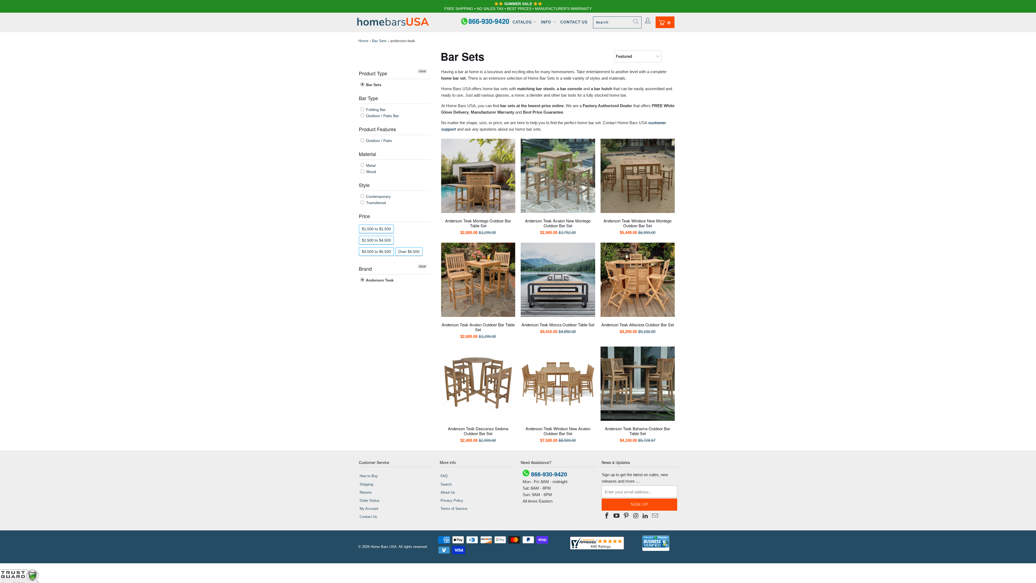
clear (422, 71)
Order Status (370, 501)
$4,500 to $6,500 (376, 251)
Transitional (375, 203)
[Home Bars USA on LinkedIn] (646, 516)
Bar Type (368, 97)
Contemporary (378, 196)
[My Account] (648, 21)
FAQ (444, 476)
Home (363, 41)
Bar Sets (379, 41)
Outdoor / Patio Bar (382, 116)
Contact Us (574, 22)
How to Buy (369, 476)
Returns (366, 492)
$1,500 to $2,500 (376, 229)
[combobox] (617, 22)
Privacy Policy (452, 501)
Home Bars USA (384, 547)
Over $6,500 (409, 251)
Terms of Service (454, 509)
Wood (370, 172)
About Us (448, 492)
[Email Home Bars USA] (655, 516)
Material (367, 153)
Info (546, 22)
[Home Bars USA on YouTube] (617, 516)
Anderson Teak (379, 280)
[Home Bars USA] (393, 22)
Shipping (366, 484)
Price (364, 215)
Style (364, 184)
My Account (369, 509)
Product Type (373, 73)
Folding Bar (375, 109)
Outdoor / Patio (378, 140)
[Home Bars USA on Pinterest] (626, 516)
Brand (365, 268)
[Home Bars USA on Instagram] (636, 516)
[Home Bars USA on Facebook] (607, 516)
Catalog (523, 22)
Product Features (377, 129)
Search (446, 484)
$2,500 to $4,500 (376, 240)
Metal (370, 165)
